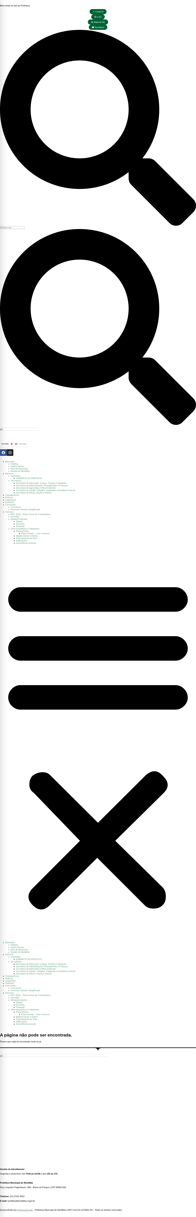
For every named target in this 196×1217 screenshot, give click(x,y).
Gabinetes (15, 476)
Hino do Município (19, 469)
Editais (19, 521)
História (14, 464)
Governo (9, 473)
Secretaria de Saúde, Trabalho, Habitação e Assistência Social (45, 490)
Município (10, 461)
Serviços (9, 512)
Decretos (15, 517)
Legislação (10, 500)
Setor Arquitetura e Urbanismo (25, 529)
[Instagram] (10, 452)
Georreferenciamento (26, 543)
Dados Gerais (17, 466)
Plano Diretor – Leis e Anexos (35, 533)
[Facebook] (3, 452)
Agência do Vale (25, 1210)
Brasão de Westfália (20, 471)
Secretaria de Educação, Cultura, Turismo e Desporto (41, 483)
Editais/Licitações (19, 519)
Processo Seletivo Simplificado (25, 509)
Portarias (9, 502)
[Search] (98, 225)
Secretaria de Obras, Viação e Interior (33, 493)
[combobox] (12, 227)
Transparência (12, 495)
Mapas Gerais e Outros (27, 536)
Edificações (21, 541)
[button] (98, 742)
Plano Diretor (22, 531)
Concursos (10, 505)
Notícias (9, 497)
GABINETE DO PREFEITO (29, 478)
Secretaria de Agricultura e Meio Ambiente (36, 488)
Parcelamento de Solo (26, 538)
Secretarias (16, 481)
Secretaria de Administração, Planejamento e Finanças (42, 485)
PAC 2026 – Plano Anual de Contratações (30, 514)
